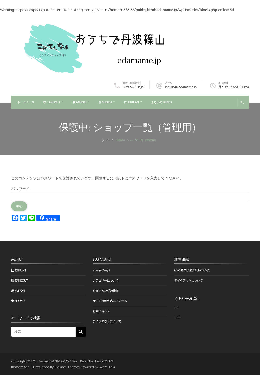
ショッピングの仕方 (105, 290)
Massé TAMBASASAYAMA (192, 270)
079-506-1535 (132, 87)
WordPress (107, 367)
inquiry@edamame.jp (181, 87)
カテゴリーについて (105, 280)
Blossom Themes (67, 367)
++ (176, 308)
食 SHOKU (105, 102)
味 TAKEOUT (51, 102)
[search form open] (242, 102)
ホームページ (25, 102)
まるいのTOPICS (161, 102)
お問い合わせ (101, 311)
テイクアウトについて (107, 321)
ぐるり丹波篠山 (187, 298)
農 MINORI (79, 102)
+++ (177, 317)
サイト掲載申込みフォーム (110, 301)
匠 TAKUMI (131, 102)
